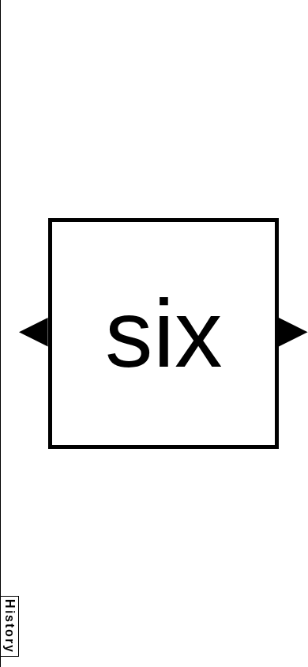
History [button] (10, 626)
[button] (33, 332)
